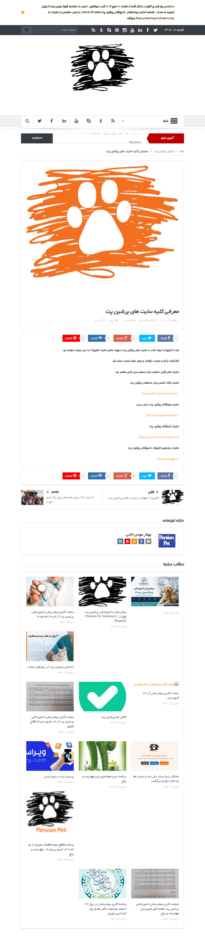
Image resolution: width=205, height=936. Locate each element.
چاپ (110, 321)
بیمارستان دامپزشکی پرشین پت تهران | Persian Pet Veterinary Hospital (105, 617)
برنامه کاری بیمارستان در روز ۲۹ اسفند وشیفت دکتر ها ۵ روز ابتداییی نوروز (105, 909)
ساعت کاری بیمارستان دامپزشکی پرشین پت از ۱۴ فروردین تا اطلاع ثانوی (52, 722)
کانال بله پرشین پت (113, 717)
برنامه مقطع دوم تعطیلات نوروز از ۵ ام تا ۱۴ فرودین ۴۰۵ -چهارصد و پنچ (51, 849)
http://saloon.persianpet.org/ (158, 437)
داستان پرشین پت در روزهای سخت (51, 667)
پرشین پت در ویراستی (59, 777)
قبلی (151, 492)
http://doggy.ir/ (167, 459)
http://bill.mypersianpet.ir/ (160, 393)
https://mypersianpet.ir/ (162, 415)
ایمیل (97, 321)
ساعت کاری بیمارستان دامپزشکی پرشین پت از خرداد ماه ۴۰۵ (102, 138)
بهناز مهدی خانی (138, 535)
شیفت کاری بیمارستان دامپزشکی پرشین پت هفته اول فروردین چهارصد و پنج (157, 909)
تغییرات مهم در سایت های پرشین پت (133, 498)
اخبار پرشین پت (146, 320)
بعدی (54, 492)
